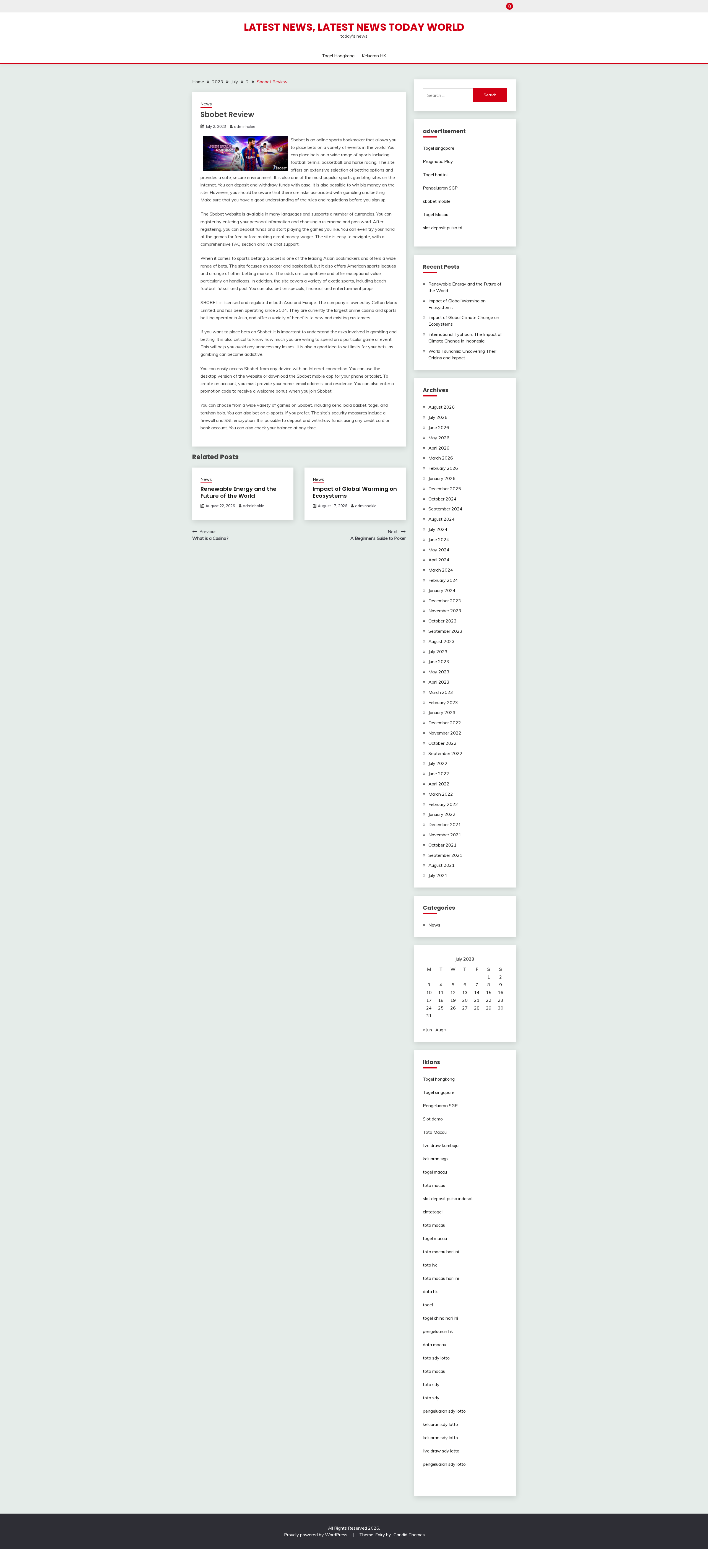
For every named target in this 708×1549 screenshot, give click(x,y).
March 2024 (440, 570)
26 (453, 1008)
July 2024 (437, 529)
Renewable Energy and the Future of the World (239, 492)
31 (429, 1015)
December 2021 (444, 824)
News (206, 104)
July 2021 (437, 875)
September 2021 (445, 855)
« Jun (427, 1029)
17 (429, 1000)
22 (488, 1000)
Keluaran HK (374, 55)
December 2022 (444, 722)
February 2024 (443, 580)
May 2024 (438, 549)
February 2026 (443, 468)
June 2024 (438, 539)
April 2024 (438, 559)
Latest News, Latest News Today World (354, 27)
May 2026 (438, 437)
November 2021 (444, 834)
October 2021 (442, 845)
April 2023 (438, 682)
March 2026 (440, 458)
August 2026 (441, 407)
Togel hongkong (338, 55)
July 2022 (437, 763)
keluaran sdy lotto (440, 1424)
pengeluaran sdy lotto (444, 1464)
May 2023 (438, 671)
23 (500, 1000)
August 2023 (441, 641)
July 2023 (437, 651)
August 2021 (441, 865)
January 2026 (441, 478)
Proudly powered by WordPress (316, 1534)
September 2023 (445, 631)
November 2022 (444, 733)
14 (477, 992)
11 (441, 992)
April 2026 (438, 448)
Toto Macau (435, 1132)
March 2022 (440, 794)
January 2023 (441, 712)
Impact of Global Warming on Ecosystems (355, 492)
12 (453, 992)
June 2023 (438, 661)
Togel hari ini (435, 174)
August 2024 (441, 519)
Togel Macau (435, 214)
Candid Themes (409, 1534)
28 (477, 1008)
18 (441, 1000)
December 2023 (444, 600)
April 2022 (438, 784)
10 (429, 992)
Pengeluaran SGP (440, 188)
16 (500, 992)
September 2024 (445, 509)
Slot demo (433, 1119)
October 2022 (442, 743)
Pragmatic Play (438, 161)
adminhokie (244, 126)
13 (465, 992)
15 (488, 992)
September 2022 (445, 753)
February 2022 (443, 804)
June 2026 (438, 427)
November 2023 (444, 610)
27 (465, 1008)
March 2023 (440, 692)
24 (429, 1008)
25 (441, 1008)
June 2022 (438, 773)
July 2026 (437, 417)
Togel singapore (438, 148)
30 (500, 1008)
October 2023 (442, 621)
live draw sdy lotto (441, 1451)
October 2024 (442, 499)
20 (465, 1000)
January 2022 (441, 814)
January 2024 (441, 590)
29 (488, 1008)
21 (477, 1000)
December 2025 (444, 488)
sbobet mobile (437, 201)
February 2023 (443, 702)
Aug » (440, 1029)
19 (453, 1000)
